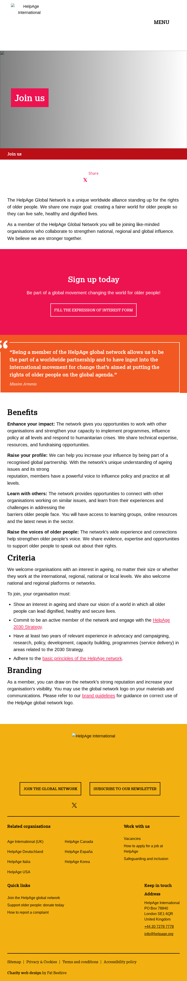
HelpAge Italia (18, 862)
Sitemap (14, 961)
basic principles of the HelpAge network (82, 658)
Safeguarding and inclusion (146, 859)
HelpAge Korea (77, 862)
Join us (14, 154)
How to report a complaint (28, 912)
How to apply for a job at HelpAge (143, 848)
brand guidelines (98, 695)
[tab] (14, 154)
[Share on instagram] (91, 805)
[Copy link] (110, 180)
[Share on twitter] (74, 805)
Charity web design (24, 972)
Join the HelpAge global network (33, 898)
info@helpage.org (158, 934)
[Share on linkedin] (111, 805)
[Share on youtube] (101, 805)
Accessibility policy (120, 961)
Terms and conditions (80, 961)
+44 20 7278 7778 (159, 926)
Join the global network (50, 788)
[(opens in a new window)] (77, 180)
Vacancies (132, 839)
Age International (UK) (25, 842)
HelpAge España (79, 852)
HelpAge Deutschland (25, 852)
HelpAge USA (18, 872)
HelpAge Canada (79, 842)
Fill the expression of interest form (93, 310)
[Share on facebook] (82, 805)
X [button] (182, 4)
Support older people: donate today (35, 905)
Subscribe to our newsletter (125, 788)
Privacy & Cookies (41, 961)
